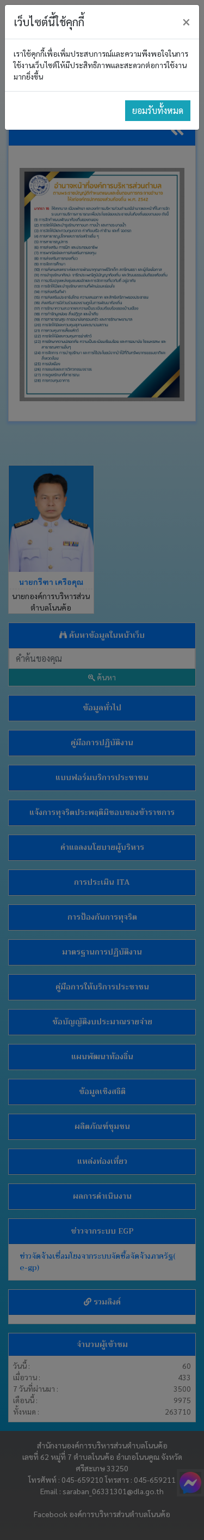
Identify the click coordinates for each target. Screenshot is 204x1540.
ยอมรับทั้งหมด (157, 110)
